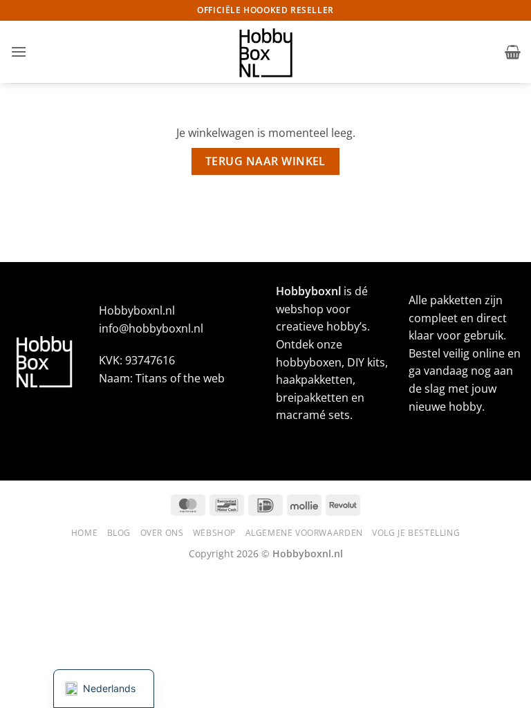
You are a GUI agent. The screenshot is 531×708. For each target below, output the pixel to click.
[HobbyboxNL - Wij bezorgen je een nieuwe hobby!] (265, 52)
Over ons (162, 533)
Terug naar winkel (265, 161)
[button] (18, 51)
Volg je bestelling (416, 533)
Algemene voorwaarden (304, 533)
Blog (119, 533)
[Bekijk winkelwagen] (513, 52)
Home (84, 533)
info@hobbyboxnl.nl (151, 328)
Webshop (214, 533)
